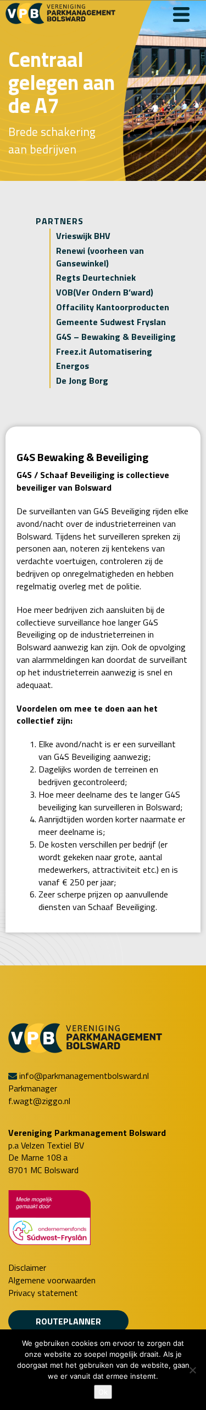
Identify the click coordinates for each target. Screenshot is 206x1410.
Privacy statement (43, 1293)
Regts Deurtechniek (96, 277)
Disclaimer (27, 1267)
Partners (59, 221)
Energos (72, 365)
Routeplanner (68, 1321)
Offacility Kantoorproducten (112, 307)
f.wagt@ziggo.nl (39, 1100)
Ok (103, 1392)
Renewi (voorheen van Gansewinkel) (100, 257)
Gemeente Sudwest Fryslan (111, 321)
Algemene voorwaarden (52, 1280)
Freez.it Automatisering (104, 351)
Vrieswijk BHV (83, 235)
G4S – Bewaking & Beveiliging (116, 336)
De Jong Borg (82, 380)
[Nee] (192, 1369)
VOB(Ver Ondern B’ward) (104, 292)
